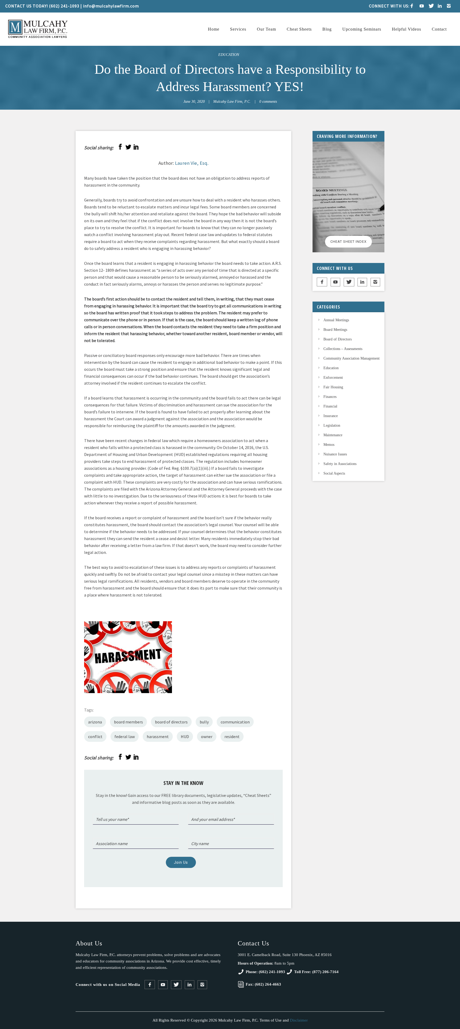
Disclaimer (299, 1020)
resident (232, 736)
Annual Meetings (336, 320)
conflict (95, 736)
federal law (124, 736)
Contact (439, 29)
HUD (185, 736)
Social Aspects (334, 473)
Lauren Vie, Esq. (191, 163)
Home (213, 29)
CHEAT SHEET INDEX (348, 242)
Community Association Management (351, 358)
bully (204, 722)
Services (238, 29)
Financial (330, 406)
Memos (328, 445)
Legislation (331, 425)
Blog (327, 29)
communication (235, 722)
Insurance (330, 416)
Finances (329, 397)
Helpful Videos (406, 29)
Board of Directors (337, 339)
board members (128, 722)
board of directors (171, 722)
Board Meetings (335, 330)
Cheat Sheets (299, 29)
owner (206, 736)
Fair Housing (333, 387)
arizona (95, 722)
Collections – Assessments (342, 349)
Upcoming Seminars (361, 29)
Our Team (266, 29)
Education (228, 55)
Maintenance (332, 435)
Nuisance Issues (335, 454)
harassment (158, 736)
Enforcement (333, 378)
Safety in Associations (339, 464)
